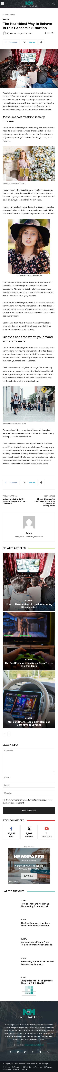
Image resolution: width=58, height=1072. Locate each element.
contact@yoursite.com (34, 1045)
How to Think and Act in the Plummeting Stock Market (29, 606)
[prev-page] (4, 734)
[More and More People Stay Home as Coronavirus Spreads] (29, 699)
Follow (29, 827)
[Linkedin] (25, 1052)
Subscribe (46, 827)
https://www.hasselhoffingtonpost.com (29, 537)
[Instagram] (18, 1052)
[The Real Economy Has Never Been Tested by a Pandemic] (29, 641)
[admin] (5, 33)
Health (12, 14)
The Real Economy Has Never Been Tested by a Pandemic (29, 664)
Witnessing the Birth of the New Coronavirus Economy (37, 962)
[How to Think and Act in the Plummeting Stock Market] (29, 582)
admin (13, 33)
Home (5, 14)
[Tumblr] (40, 1052)
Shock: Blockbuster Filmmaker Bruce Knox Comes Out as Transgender (44, 502)
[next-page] (9, 734)
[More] (41, 42)
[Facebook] (10, 1052)
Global (28, 600)
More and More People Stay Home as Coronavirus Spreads (29, 723)
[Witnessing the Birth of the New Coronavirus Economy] (11, 961)
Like (11, 827)
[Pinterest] (32, 1052)
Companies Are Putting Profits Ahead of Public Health (37, 982)
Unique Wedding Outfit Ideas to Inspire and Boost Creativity (15, 501)
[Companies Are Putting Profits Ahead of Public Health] (11, 981)
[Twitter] (47, 1052)
